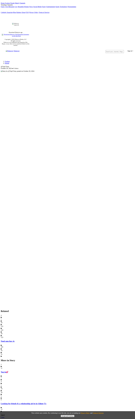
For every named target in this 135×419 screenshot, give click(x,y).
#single (7, 63)
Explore (7, 61)
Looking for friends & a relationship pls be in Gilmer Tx (23, 404)
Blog (14, 12)
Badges (19, 12)
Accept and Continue (68, 416)
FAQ (27, 12)
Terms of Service (44, 12)
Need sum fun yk (8, 341)
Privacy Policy (33, 12)
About (23, 12)
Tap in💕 (4, 372)
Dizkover (16, 51)
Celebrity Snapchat (7, 12)
